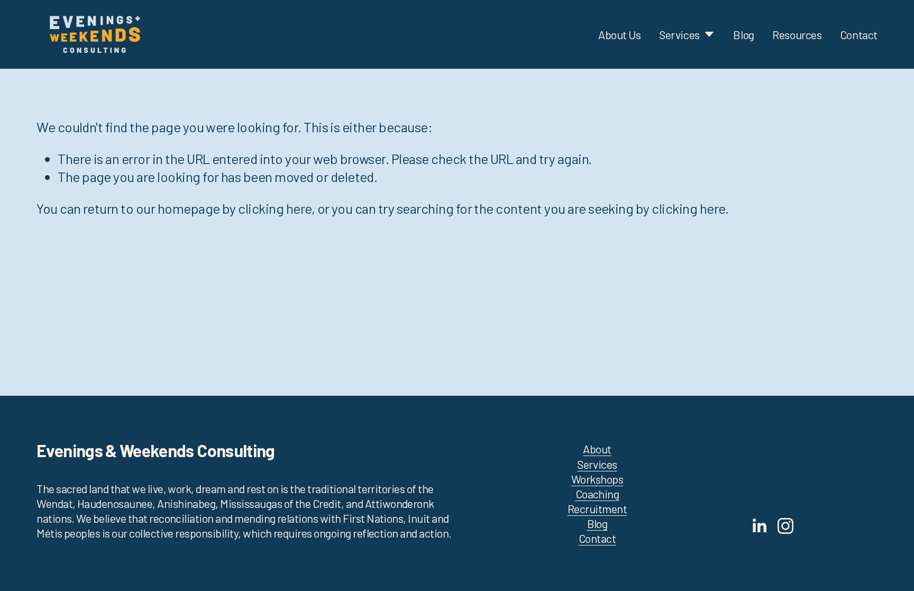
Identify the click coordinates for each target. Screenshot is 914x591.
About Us (619, 34)
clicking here (274, 208)
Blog (743, 34)
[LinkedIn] (759, 525)
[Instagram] (785, 525)
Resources (796, 34)
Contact (859, 34)
